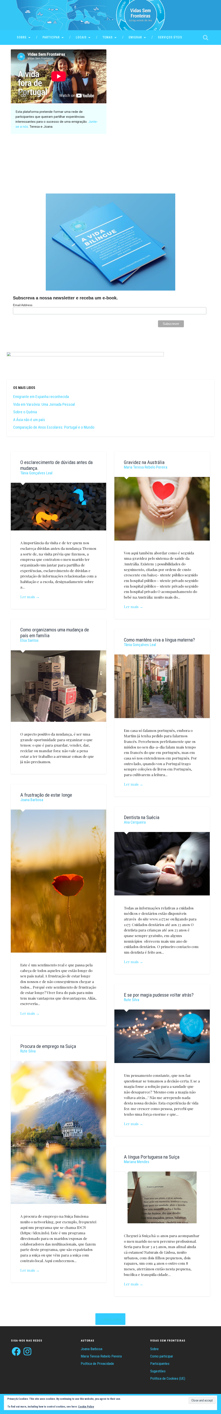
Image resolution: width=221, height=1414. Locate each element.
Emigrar (135, 37)
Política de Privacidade (97, 1363)
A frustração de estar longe (46, 795)
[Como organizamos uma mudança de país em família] (58, 686)
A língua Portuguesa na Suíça (151, 1157)
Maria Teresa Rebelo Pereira (145, 467)
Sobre (22, 37)
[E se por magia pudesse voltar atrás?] (162, 1036)
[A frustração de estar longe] (58, 881)
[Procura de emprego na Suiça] (58, 1132)
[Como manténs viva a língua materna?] (162, 686)
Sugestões (158, 1371)
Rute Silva (131, 999)
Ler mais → (29, 596)
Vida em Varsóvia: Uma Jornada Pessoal (44, 404)
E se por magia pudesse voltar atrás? (159, 995)
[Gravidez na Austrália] (162, 508)
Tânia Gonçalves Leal (36, 473)
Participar (51, 37)
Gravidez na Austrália (144, 462)
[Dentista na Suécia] (162, 863)
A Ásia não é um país (29, 419)
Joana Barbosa (31, 799)
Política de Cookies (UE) (167, 1378)
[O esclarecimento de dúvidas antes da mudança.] (58, 506)
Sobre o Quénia (25, 412)
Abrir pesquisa (205, 37)
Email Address (22, 305)
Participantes (159, 1363)
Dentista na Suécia (141, 817)
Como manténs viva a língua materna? (159, 640)
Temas (108, 37)
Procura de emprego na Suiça (48, 1046)
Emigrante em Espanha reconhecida (41, 396)
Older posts (112, 1319)
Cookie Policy (86, 1406)
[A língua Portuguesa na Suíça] (162, 1197)
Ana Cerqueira (135, 822)
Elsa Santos (29, 640)
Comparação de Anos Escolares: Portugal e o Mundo (53, 427)
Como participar (161, 1356)
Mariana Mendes (136, 1161)
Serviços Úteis (170, 37)
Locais (81, 37)
